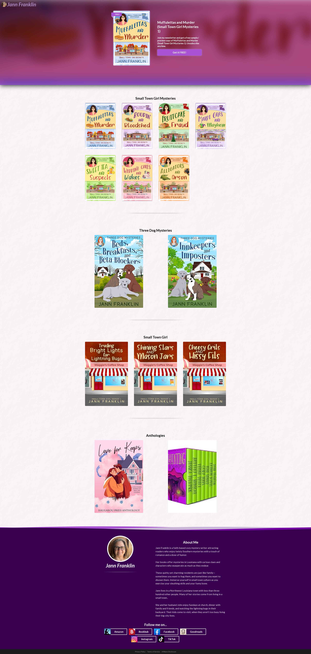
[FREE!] (131, 38)
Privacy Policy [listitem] (140, 652)
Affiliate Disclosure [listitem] (169, 652)
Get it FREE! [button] (179, 52)
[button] (115, 632)
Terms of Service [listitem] (153, 652)
